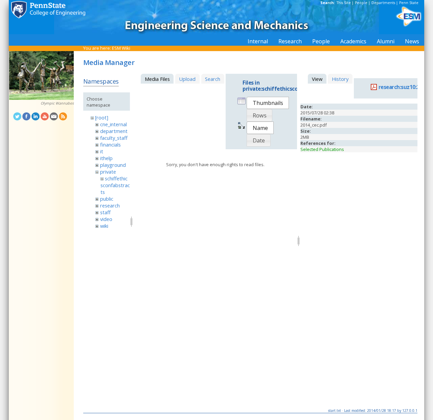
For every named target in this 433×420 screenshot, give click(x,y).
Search (212, 78)
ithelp (106, 158)
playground (113, 164)
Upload (187, 78)
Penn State (408, 2)
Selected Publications (322, 149)
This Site (344, 2)
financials (110, 144)
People (361, 2)
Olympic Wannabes (57, 103)
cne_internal (113, 124)
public (106, 198)
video (106, 219)
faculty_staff (114, 137)
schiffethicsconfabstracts (115, 185)
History (340, 78)
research (110, 205)
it (101, 151)
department (114, 131)
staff (105, 212)
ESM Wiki (121, 48)
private (108, 171)
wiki (104, 225)
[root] (101, 117)
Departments (383, 2)
